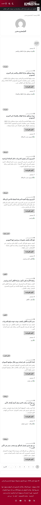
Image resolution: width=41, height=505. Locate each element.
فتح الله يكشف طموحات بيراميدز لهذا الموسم (20, 240)
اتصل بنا (15, 496)
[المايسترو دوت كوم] (32, 3)
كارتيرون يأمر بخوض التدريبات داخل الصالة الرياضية (18, 158)
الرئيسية (36, 15)
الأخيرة (5, 467)
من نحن (10, 496)
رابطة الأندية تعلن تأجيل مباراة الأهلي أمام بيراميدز (19, 280)
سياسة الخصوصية (23, 496)
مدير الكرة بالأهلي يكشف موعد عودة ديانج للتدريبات (18, 321)
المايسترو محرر (20, 31)
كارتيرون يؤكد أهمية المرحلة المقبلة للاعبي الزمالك (19, 199)
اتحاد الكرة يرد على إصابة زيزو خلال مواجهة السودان (18, 362)
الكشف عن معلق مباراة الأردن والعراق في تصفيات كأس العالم (19, 9)
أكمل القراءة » (29, 87)
